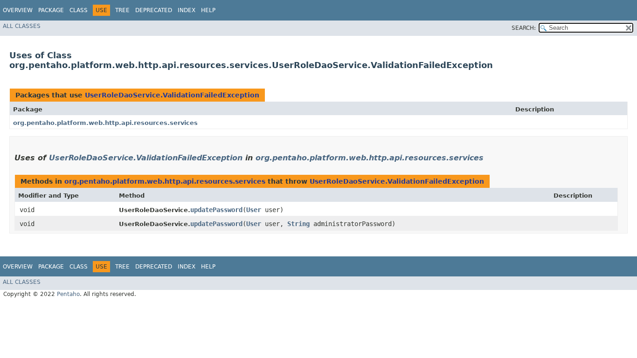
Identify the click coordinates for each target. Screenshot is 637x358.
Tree (122, 10)
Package (51, 10)
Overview (18, 10)
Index (186, 10)
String (298, 223)
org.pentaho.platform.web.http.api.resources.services (105, 122)
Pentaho (68, 294)
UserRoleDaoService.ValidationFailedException (172, 95)
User (253, 209)
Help (208, 10)
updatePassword (216, 209)
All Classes (22, 26)
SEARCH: (524, 28)
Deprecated (153, 10)
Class (78, 10)
